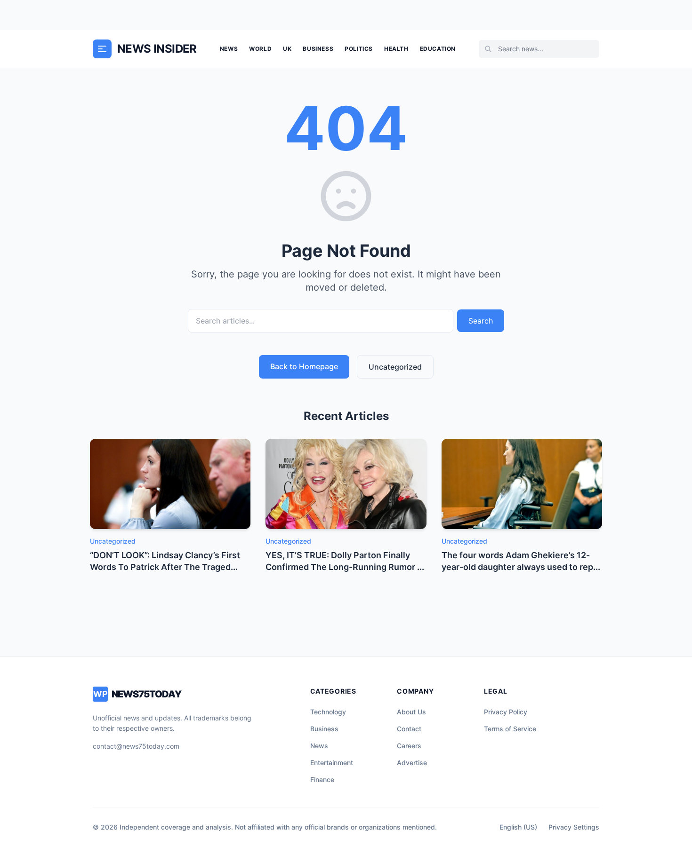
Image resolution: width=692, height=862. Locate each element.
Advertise (412, 763)
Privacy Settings (573, 827)
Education (438, 48)
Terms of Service (510, 729)
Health (396, 48)
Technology (328, 712)
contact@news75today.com (136, 746)
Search (480, 320)
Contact (409, 729)
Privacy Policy (505, 712)
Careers (409, 746)
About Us (411, 712)
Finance (322, 779)
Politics (359, 48)
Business (318, 48)
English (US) (518, 827)
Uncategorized (395, 367)
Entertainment (331, 763)
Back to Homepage (304, 366)
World (260, 48)
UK (287, 48)
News (229, 48)
